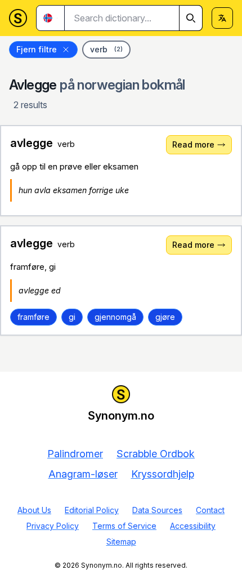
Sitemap (121, 541)
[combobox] (134, 18)
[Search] (191, 18)
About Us (34, 510)
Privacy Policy (52, 526)
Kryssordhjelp (162, 474)
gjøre (165, 317)
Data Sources (157, 510)
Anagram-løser (83, 474)
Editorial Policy (92, 510)
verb (106, 49)
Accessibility (193, 526)
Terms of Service (124, 526)
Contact (210, 510)
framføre (33, 317)
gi (72, 317)
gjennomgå (115, 317)
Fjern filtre (36, 49)
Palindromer (75, 454)
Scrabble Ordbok (155, 454)
